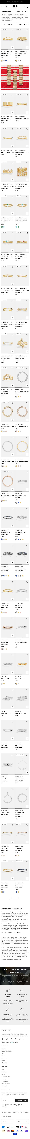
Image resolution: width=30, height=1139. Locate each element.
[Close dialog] (29, 562)
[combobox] (22, 571)
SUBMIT (22, 573)
